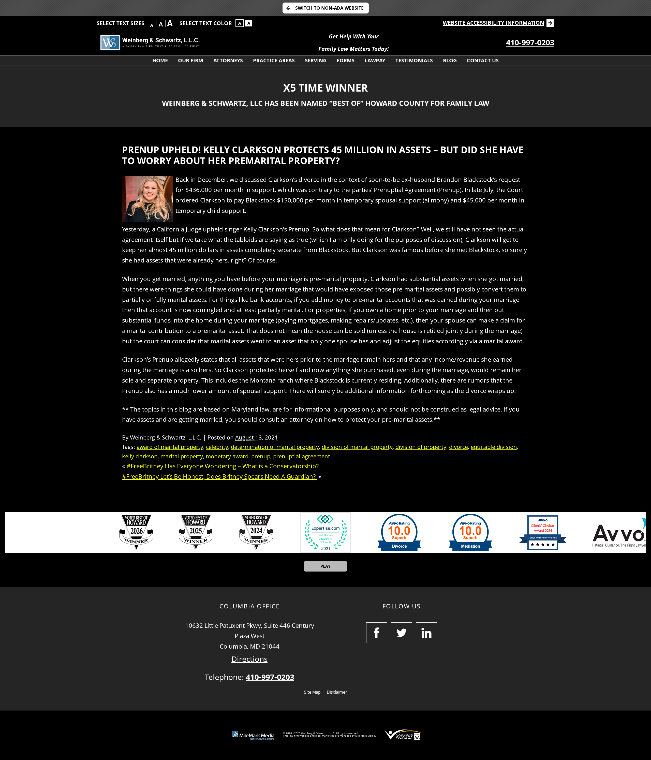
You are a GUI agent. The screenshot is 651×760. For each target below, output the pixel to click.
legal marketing (324, 735)
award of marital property (170, 446)
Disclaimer (337, 692)
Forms (345, 60)
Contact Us (483, 60)
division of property (420, 446)
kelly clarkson (140, 456)
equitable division (494, 446)
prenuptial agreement (301, 456)
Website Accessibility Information (493, 22)
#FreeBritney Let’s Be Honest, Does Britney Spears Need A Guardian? (219, 476)
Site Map (312, 692)
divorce (458, 446)
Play (325, 566)
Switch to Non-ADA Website (329, 8)
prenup (260, 456)
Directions (249, 659)
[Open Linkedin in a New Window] (426, 632)
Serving (316, 60)
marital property (181, 456)
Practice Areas (274, 60)
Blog (450, 60)
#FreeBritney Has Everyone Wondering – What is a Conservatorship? (223, 466)
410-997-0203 (530, 42)
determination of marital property (275, 446)
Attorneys (228, 60)
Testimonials (414, 60)
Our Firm (190, 60)
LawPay (375, 60)
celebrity (217, 446)
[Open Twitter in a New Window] (401, 632)
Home (160, 60)
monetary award (227, 456)
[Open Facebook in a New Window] (376, 632)
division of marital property (357, 446)
